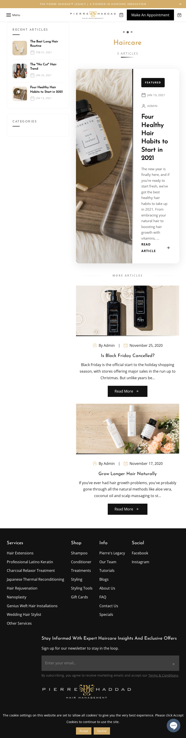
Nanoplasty (16, 597)
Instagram (140, 561)
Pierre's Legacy (112, 553)
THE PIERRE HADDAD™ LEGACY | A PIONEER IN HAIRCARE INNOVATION (93, 4)
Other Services (19, 623)
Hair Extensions (20, 553)
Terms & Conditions (163, 675)
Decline (102, 731)
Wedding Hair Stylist (24, 614)
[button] (180, 4)
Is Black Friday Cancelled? (127, 356)
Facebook (140, 553)
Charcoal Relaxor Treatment (31, 570)
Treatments (81, 570)
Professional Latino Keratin (30, 561)
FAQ (102, 597)
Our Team (107, 561)
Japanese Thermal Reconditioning (35, 579)
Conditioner (81, 561)
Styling (76, 579)
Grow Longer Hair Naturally (127, 474)
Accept (83, 731)
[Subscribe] (173, 664)
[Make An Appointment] (179, 15)
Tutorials (107, 570)
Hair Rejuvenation (22, 588)
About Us (107, 588)
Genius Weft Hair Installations (32, 605)
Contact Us (108, 605)
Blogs (104, 579)
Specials (106, 614)
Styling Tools (82, 588)
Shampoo (79, 553)
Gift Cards (79, 597)
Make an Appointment (150, 14)
